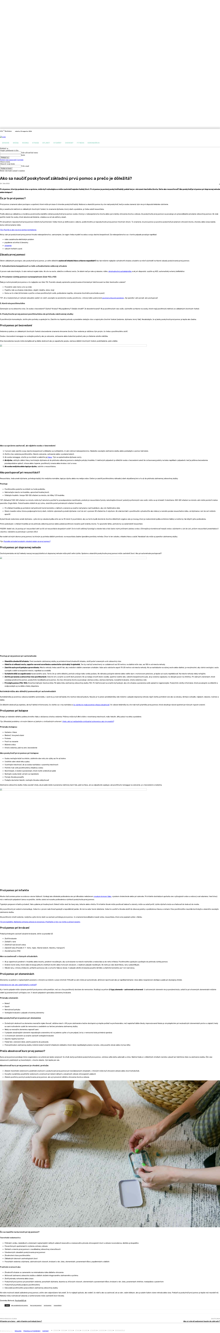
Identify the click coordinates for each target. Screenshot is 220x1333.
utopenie (8, 246)
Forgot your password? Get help (11, 160)
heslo (23, 155)
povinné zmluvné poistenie (113, 298)
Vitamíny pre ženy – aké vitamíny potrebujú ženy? (21, 1321)
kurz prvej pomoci (36, 1305)
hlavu (50, 457)
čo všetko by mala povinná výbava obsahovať (91, 705)
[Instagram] (218, 131)
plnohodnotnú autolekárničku (120, 271)
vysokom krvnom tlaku (102, 896)
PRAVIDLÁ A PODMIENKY (32, 1331)
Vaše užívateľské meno (29, 153)
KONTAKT (46, 1331)
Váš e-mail (25, 166)
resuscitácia (57, 1305)
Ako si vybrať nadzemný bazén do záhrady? (201, 1321)
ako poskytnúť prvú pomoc (19, 1305)
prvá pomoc (47, 1305)
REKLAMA (18, 1331)
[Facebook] (215, 131)
